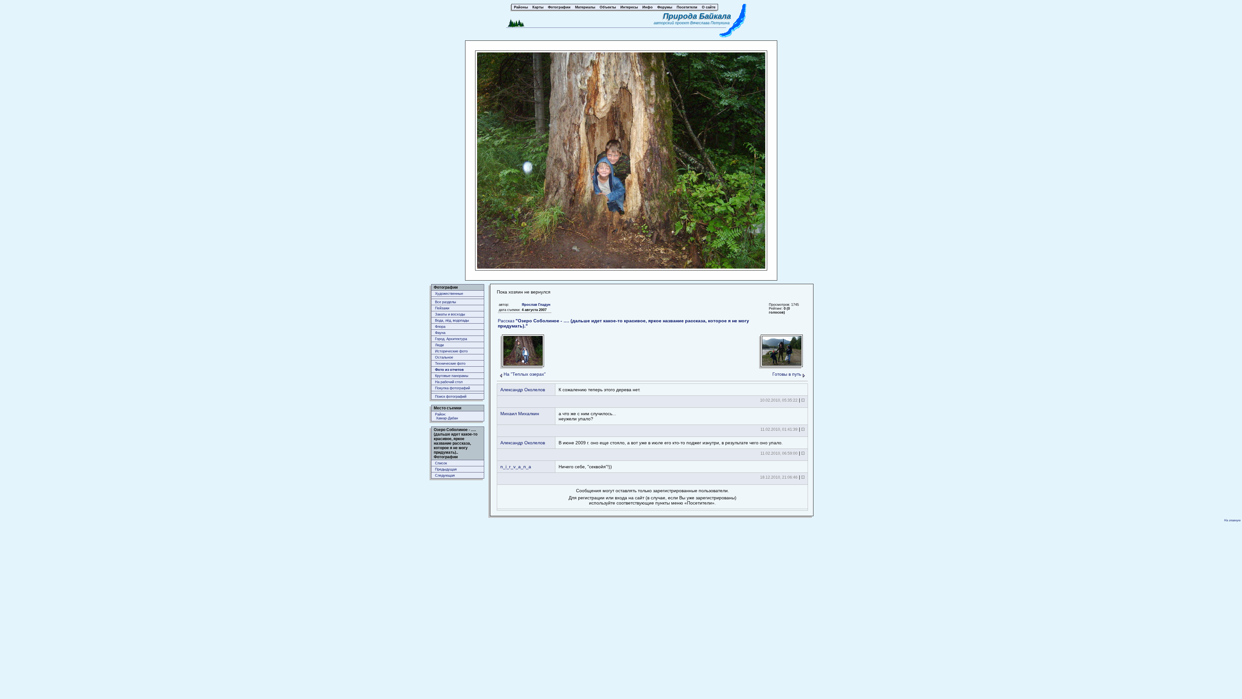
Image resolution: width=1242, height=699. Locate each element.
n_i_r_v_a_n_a (515, 466)
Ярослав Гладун (536, 304)
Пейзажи (442, 308)
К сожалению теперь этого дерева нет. (599, 389)
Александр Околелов (522, 389)
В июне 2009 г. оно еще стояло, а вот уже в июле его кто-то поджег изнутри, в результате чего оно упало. (671, 442)
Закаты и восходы (450, 314)
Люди (439, 345)
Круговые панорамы (451, 376)
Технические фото (450, 363)
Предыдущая (446, 469)
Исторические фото (451, 351)
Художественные (449, 293)
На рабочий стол (449, 382)
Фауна (440, 333)
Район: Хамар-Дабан (446, 416)
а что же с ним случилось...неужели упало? (587, 416)
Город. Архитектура (451, 339)
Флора (440, 326)
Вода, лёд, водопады (452, 320)
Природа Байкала (697, 16)
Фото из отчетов (449, 370)
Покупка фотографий (452, 388)
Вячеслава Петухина (710, 23)
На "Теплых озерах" (525, 374)
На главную (1232, 520)
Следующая (445, 475)
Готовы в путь (786, 374)
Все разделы (445, 302)
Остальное (444, 357)
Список (441, 463)
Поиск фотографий (450, 396)
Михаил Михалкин (519, 413)
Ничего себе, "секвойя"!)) (585, 466)
